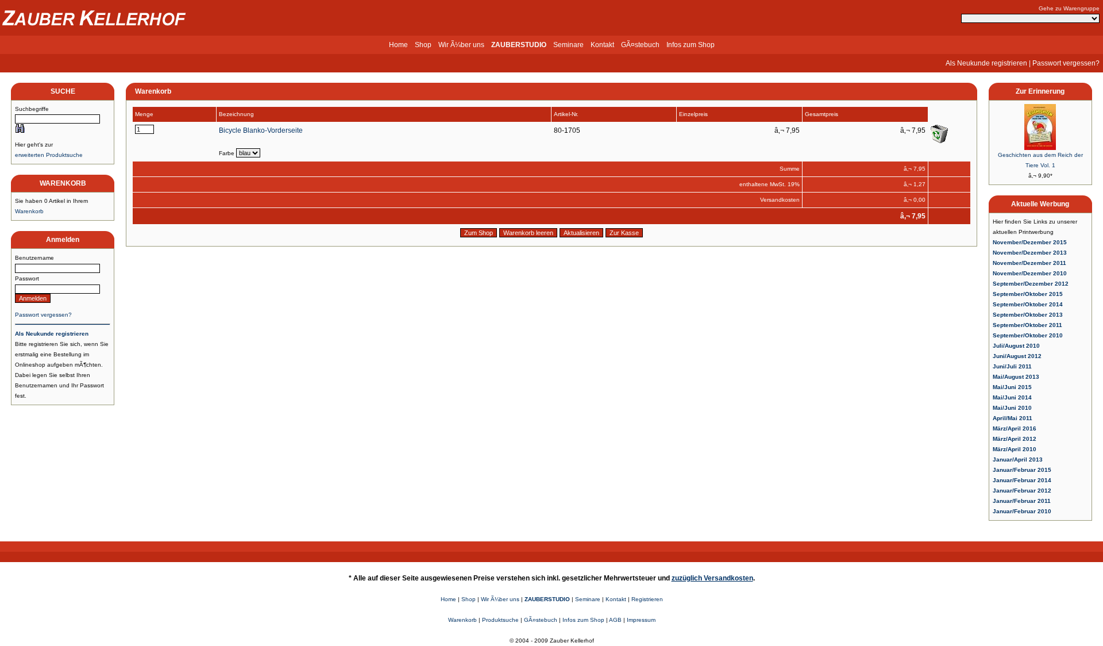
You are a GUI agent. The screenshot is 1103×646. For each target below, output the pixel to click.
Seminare (568, 45)
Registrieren (647, 599)
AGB (615, 620)
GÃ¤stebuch (640, 45)
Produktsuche (500, 620)
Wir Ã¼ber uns (461, 45)
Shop (423, 45)
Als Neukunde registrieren (986, 63)
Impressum (641, 620)
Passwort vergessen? (1066, 63)
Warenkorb (29, 211)
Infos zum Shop (690, 45)
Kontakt (602, 45)
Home (398, 45)
